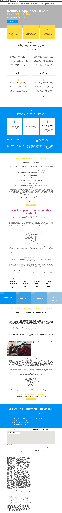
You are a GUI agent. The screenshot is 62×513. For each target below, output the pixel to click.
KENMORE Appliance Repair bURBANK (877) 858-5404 (30, 4)
